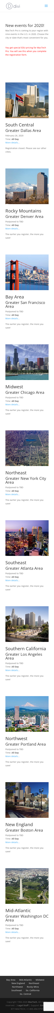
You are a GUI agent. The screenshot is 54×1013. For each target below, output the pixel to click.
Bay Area (10, 979)
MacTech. (33, 1002)
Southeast (16, 990)
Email (43, 1005)
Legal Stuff (22, 1005)
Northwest (17, 986)
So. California (32, 990)
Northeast (34, 983)
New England (18, 983)
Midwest (40, 979)
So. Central (25, 993)
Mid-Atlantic (25, 979)
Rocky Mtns (33, 986)
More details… (12, 142)
